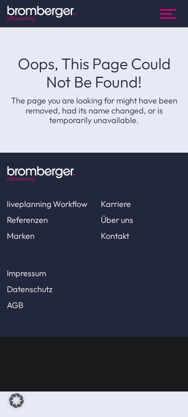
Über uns (117, 220)
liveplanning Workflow (47, 204)
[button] (16, 400)
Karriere (116, 204)
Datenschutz (29, 289)
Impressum (26, 273)
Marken (21, 236)
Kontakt (115, 236)
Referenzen (27, 220)
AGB (15, 305)
